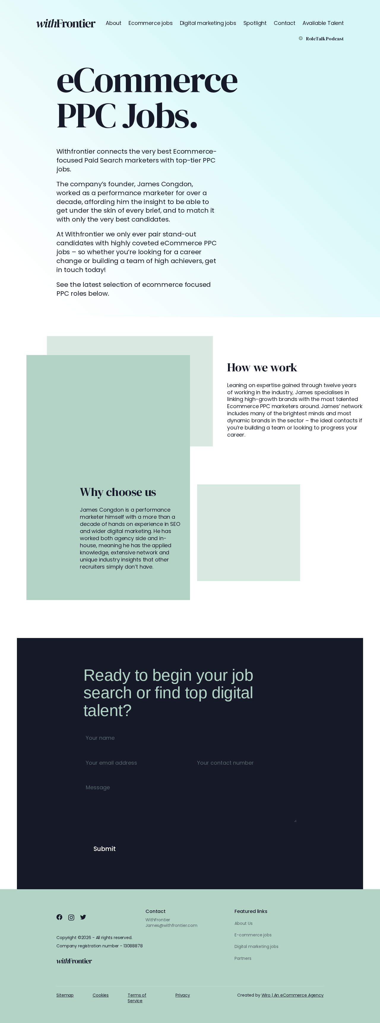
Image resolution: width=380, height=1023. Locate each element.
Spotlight (255, 23)
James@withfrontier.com (171, 925)
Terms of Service (137, 998)
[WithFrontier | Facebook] (59, 917)
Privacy (182, 995)
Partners (243, 958)
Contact (284, 23)
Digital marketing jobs (208, 23)
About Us (244, 923)
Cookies (101, 995)
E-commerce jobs (253, 935)
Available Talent (323, 23)
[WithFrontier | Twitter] (83, 917)
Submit (105, 848)
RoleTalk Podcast (325, 39)
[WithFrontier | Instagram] (71, 917)
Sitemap (65, 995)
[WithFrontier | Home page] (66, 23)
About (113, 23)
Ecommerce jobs (150, 23)
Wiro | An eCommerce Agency (293, 995)
